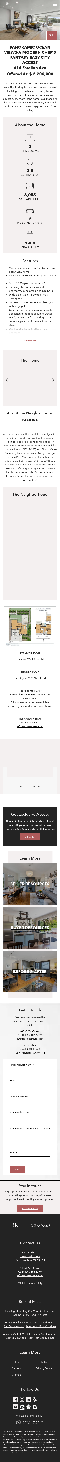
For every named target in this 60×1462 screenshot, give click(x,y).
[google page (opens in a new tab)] (34, 1407)
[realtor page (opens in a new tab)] (28, 1407)
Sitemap (16, 1374)
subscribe (30, 837)
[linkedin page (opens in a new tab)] (28, 1400)
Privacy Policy (44, 1368)
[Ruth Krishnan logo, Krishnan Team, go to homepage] (8, 4)
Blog (16, 1362)
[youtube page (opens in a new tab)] (15, 1407)
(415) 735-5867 (30, 1031)
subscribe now (30, 1208)
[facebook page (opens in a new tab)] (15, 1400)
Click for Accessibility (30, 1283)
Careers (16, 1368)
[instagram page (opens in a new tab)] (22, 1400)
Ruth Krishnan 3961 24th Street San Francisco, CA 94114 (30, 1049)
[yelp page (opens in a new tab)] (34, 1400)
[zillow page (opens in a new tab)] (22, 1407)
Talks (44, 1362)
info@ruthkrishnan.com (22, 695)
